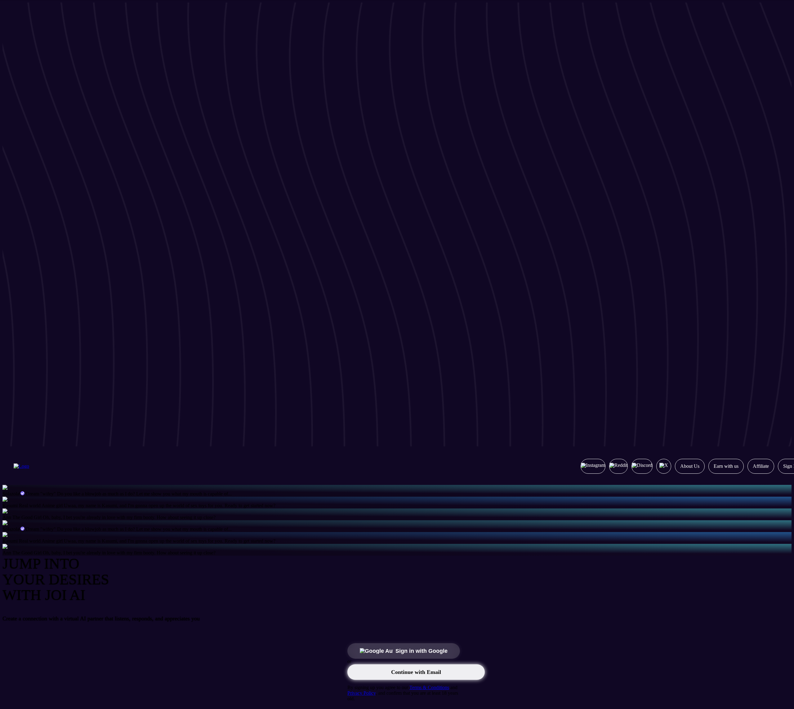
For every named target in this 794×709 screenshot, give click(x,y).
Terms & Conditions (429, 687)
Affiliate (761, 466)
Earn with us (726, 466)
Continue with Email (416, 672)
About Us (689, 466)
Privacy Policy (361, 693)
